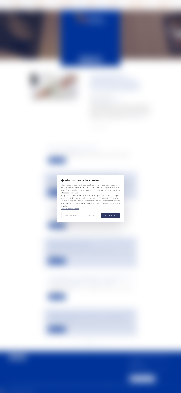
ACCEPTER (110, 215)
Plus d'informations (70, 208)
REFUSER (90, 215)
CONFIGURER (70, 215)
